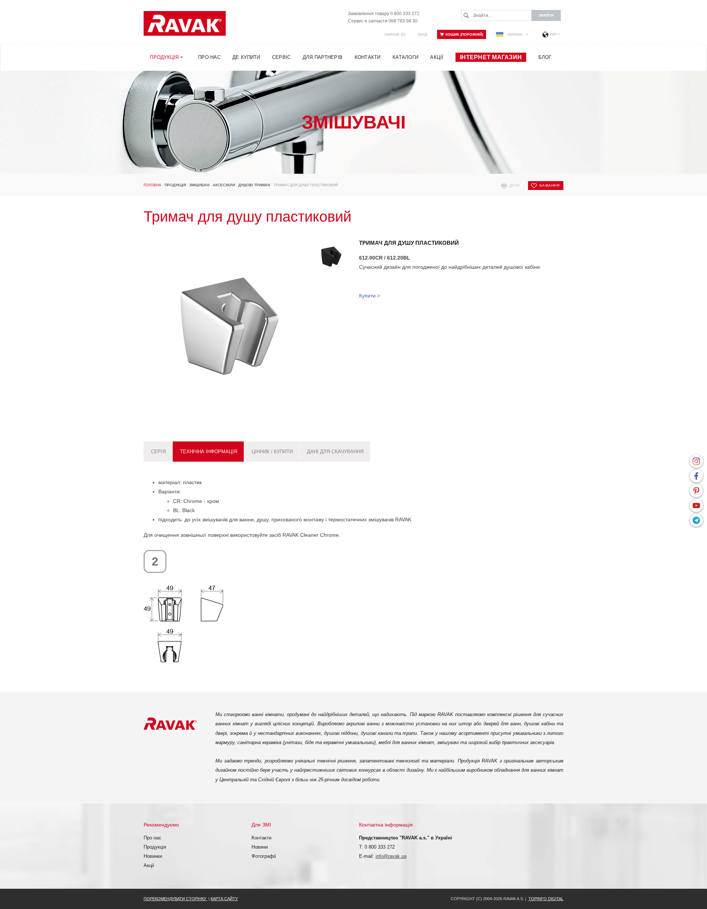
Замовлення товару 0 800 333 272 (383, 13)
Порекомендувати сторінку (175, 898)
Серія (158, 451)
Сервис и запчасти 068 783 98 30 (383, 21)
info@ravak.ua (391, 856)
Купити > (369, 296)
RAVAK (185, 23)
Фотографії (264, 856)
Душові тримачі (254, 185)
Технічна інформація (208, 451)
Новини (260, 847)
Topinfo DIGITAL (545, 898)
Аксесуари (224, 185)
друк (515, 185)
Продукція (175, 185)
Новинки (153, 856)
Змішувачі (199, 185)
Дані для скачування (335, 451)
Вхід (422, 34)
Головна (152, 185)
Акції (149, 865)
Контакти (261, 838)
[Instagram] (696, 461)
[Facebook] (696, 476)
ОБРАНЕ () (394, 34)
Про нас (152, 838)
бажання (549, 185)
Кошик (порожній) (464, 34)
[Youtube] (696, 505)
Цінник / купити (272, 451)
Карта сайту (224, 898)
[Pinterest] (696, 490)
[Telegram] (696, 520)
